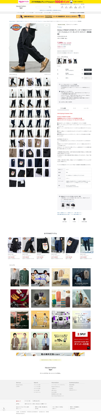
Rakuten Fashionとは (56, 386)
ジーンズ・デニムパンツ (38, 21)
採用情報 (47, 411)
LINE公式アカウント (73, 390)
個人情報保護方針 (23, 411)
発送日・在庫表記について (61, 212)
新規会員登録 (71, 384)
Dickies (60, 27)
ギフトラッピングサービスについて (67, 201)
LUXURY (18, 386)
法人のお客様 (54, 392)
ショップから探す (37, 386)
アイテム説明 (63, 108)
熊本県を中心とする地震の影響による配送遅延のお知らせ (50, 10)
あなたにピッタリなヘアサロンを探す (22, 406)
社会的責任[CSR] (42, 411)
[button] (29, 48)
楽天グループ (76, 4)
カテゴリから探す (37, 388)
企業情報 (17, 411)
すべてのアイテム (37, 392)
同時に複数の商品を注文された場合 (63, 214)
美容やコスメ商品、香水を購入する (41, 406)
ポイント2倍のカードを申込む (58, 406)
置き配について (70, 212)
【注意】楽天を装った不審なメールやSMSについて (50, 359)
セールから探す (37, 390)
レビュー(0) (86, 108)
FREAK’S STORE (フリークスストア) (23, 21)
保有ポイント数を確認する (74, 406)
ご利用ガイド (54, 388)
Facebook (71, 386)
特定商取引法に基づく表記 (56, 394)
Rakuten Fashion (12, 21)
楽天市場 (82, 4)
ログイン (71, 52)
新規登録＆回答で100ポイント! (66, 4)
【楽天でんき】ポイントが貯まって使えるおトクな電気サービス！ (35, 403)
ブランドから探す (37, 384)
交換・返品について (77, 212)
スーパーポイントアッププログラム (58, 384)
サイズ (74, 108)
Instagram (71, 388)
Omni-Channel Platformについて (58, 395)
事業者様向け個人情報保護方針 (32, 411)
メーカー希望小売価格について (76, 214)
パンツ (31, 21)
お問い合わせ (54, 390)
